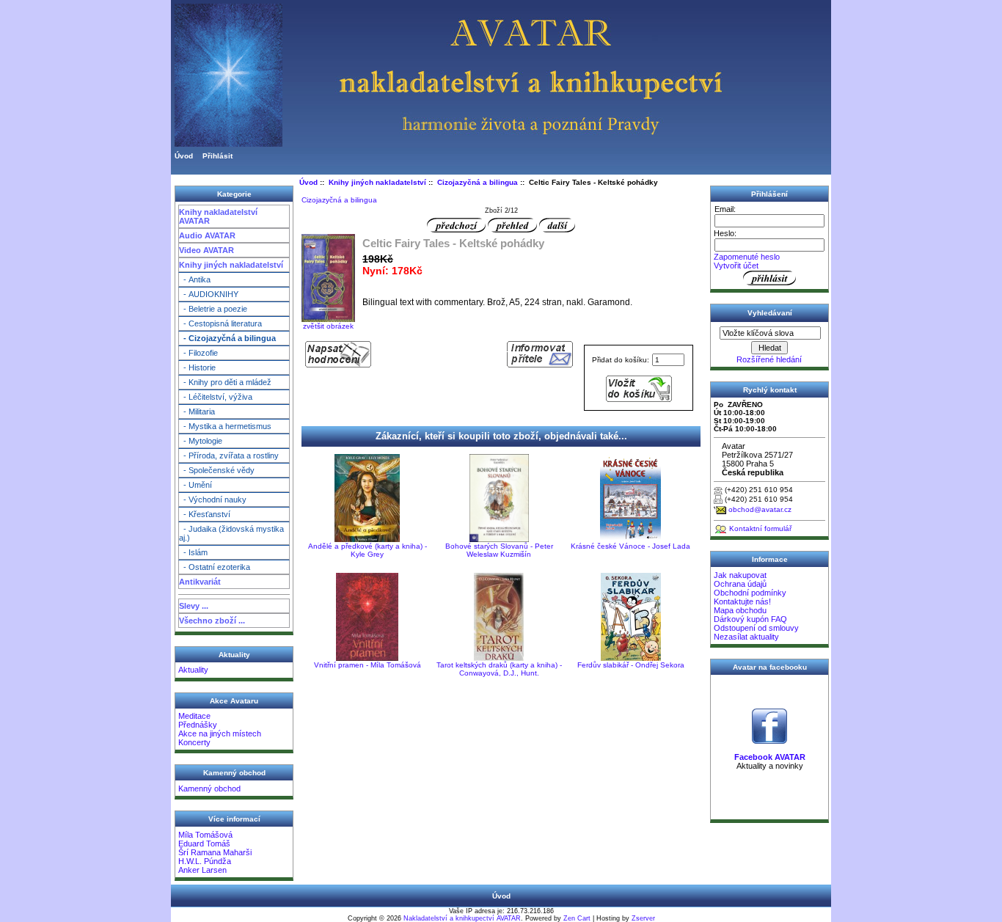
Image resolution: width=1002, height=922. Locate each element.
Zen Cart (576, 918)
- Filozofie (198, 352)
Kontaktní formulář (760, 528)
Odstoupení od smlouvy (756, 627)
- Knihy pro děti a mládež (225, 382)
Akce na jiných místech (219, 733)
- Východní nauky (212, 499)
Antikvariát (200, 581)
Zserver (643, 918)
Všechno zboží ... (212, 620)
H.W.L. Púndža (204, 861)
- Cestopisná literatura (220, 323)
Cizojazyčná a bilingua (477, 182)
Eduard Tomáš (204, 843)
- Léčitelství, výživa (215, 396)
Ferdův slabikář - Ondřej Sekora (630, 665)
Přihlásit (217, 156)
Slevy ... (193, 605)
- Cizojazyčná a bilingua (227, 338)
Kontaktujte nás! (742, 601)
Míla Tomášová (205, 834)
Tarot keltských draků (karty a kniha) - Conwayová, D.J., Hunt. (499, 669)
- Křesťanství (204, 514)
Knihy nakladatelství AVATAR (218, 216)
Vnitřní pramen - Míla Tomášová (367, 665)
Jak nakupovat (740, 575)
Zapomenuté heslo (747, 256)
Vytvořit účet (736, 265)
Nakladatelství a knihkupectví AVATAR (462, 918)
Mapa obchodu (740, 610)
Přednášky (197, 724)
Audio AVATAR (207, 235)
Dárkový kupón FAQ (750, 619)
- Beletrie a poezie (213, 308)
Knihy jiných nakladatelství (231, 264)
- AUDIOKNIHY (208, 294)
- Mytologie (200, 440)
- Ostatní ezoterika (214, 567)
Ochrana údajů (740, 583)
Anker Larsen (202, 870)
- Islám (193, 552)
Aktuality (193, 669)
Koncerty (194, 742)
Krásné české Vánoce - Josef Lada (630, 546)
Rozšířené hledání (769, 359)
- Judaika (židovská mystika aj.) (231, 533)
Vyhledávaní (769, 313)
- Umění (195, 484)
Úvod (184, 156)
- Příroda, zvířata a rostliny (229, 455)
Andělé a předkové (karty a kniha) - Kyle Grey (367, 550)
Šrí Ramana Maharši (215, 852)
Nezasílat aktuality (746, 636)
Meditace (194, 715)
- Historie (197, 367)
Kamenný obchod (209, 788)
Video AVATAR (206, 250)
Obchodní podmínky (750, 592)
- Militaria (197, 411)
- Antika (195, 279)
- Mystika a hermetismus (225, 426)
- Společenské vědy (217, 470)
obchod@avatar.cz (759, 509)
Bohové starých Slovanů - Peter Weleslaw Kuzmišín (499, 550)
